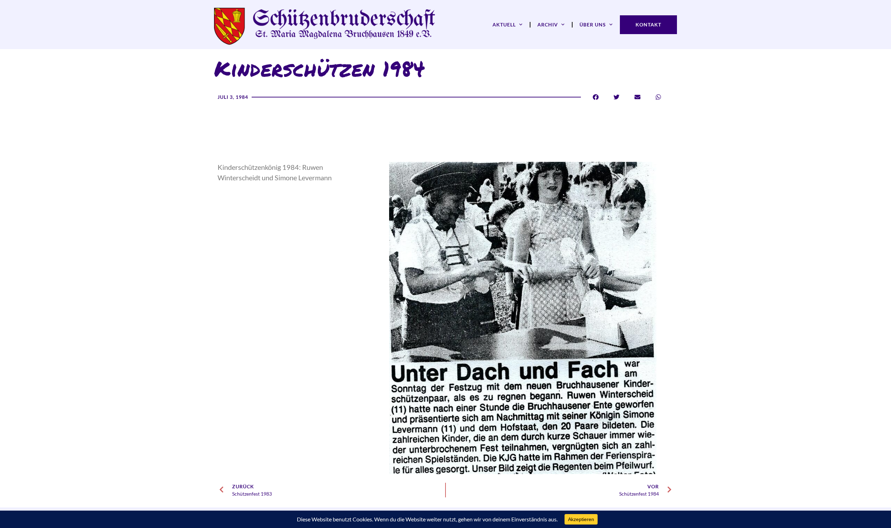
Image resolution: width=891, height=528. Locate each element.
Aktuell (504, 24)
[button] (596, 97)
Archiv (547, 24)
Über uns (592, 24)
